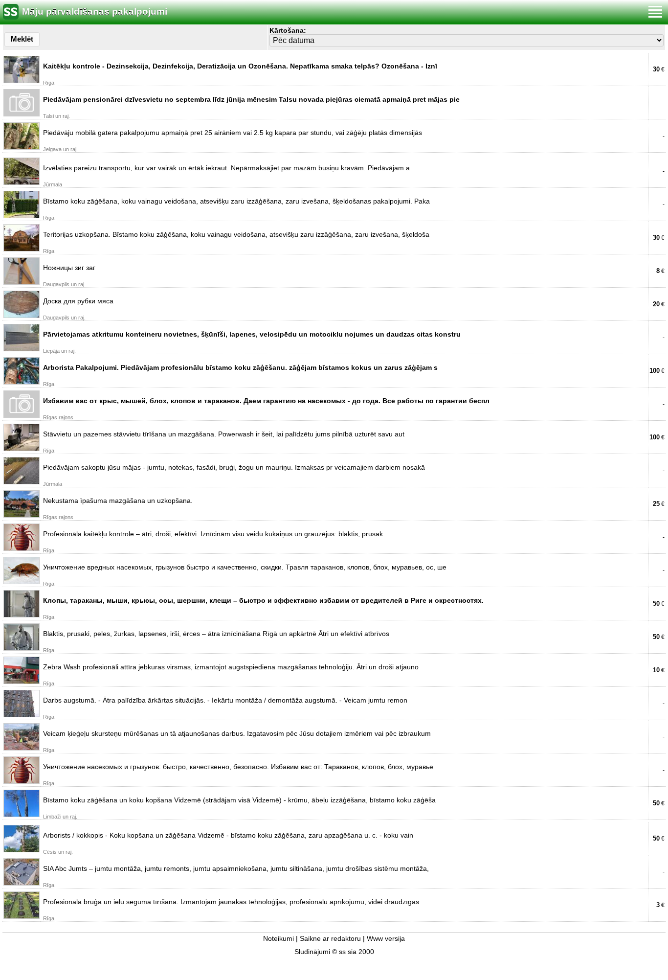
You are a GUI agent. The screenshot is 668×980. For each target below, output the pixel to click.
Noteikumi (278, 938)
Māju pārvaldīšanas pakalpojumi (94, 11)
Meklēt (22, 39)
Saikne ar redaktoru (330, 938)
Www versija (386, 938)
